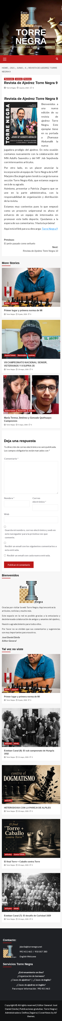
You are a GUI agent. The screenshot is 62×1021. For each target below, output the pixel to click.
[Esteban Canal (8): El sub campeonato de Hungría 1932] (31, 727)
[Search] (57, 58)
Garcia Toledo (10, 355)
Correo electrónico (39, 500)
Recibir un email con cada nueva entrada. (28, 555)
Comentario (11, 458)
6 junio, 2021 (24, 88)
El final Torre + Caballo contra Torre (22, 861)
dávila (7, 303)
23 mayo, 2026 (23, 919)
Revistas (27, 79)
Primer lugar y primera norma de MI (23, 310)
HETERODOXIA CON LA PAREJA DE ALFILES (27, 807)
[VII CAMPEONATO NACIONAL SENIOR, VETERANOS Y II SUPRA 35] (31, 339)
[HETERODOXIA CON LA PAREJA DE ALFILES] (31, 784)
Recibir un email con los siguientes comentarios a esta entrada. (31, 548)
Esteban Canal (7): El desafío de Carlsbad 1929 (27, 915)
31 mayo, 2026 (23, 757)
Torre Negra (11, 88)
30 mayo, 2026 (23, 811)
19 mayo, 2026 (23, 369)
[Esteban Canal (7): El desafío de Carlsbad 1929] (31, 892)
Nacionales (9, 79)
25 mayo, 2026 (23, 865)
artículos (8, 743)
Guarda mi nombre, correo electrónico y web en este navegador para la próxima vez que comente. (30, 534)
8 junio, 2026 (22, 314)
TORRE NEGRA (31, 37)
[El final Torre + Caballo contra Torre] (31, 838)
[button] (5, 58)
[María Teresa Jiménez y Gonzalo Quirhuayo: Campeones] (31, 394)
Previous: (19, 242)
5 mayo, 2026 (23, 425)
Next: (40, 249)
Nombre (9, 498)
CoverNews (45, 1012)
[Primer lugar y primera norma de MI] (31, 287)
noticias (19, 79)
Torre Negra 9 (50, 228)
